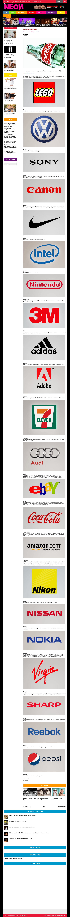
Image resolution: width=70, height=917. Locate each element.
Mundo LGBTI (41, 12)
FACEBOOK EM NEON (21, 12)
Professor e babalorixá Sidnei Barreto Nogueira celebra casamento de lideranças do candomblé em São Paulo (9, 41)
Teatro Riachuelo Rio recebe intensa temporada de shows (59, 25)
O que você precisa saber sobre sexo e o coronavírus (9, 114)
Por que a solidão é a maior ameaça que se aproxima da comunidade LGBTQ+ (9, 56)
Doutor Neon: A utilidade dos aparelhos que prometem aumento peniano (10, 88)
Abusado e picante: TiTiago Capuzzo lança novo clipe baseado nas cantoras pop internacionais (10, 152)
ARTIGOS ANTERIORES (62, 806)
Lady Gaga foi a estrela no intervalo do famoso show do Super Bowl (10, 141)
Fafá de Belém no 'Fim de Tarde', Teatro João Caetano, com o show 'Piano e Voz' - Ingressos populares (29, 833)
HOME (6, 12)
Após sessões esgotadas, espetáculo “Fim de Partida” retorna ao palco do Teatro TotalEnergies (43, 25)
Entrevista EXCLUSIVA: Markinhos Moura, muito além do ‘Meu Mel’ (22, 827)
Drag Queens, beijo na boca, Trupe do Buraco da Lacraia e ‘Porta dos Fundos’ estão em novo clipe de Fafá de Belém (10, 147)
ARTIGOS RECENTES (26, 806)
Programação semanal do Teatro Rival (11, 24)
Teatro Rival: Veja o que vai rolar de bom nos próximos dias (20, 838)
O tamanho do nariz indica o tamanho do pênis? (9, 101)
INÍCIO (44, 806)
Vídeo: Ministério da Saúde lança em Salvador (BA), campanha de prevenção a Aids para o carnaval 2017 (10, 137)
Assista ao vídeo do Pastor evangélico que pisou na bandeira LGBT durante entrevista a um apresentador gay (10, 130)
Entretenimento (51, 12)
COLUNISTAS (31, 12)
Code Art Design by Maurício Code (58, 915)
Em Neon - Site (24, 915)
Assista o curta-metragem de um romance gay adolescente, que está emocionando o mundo (10, 125)
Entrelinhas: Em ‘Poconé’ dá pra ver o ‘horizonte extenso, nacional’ (22, 815)
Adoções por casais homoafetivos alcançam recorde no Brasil (10, 69)
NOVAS (12, 12)
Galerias (61, 12)
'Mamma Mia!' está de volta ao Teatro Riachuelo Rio (31, 1)
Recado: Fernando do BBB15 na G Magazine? (18, 821)
